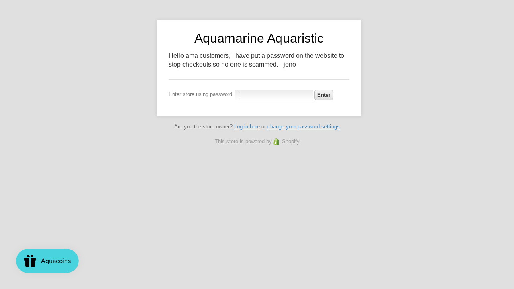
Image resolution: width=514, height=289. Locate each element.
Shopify (291, 141)
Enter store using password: (201, 94)
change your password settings (303, 127)
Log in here (247, 127)
